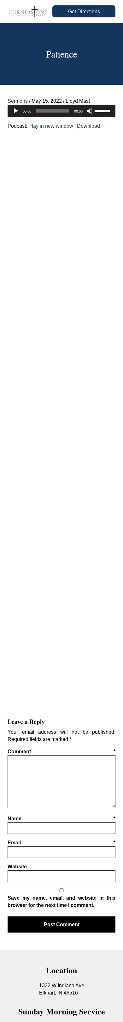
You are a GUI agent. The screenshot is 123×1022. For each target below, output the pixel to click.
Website (17, 866)
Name (61, 818)
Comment (61, 751)
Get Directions (84, 11)
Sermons (18, 101)
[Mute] (89, 111)
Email (61, 842)
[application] (61, 111)
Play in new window (50, 126)
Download (88, 126)
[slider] (103, 110)
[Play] (16, 111)
